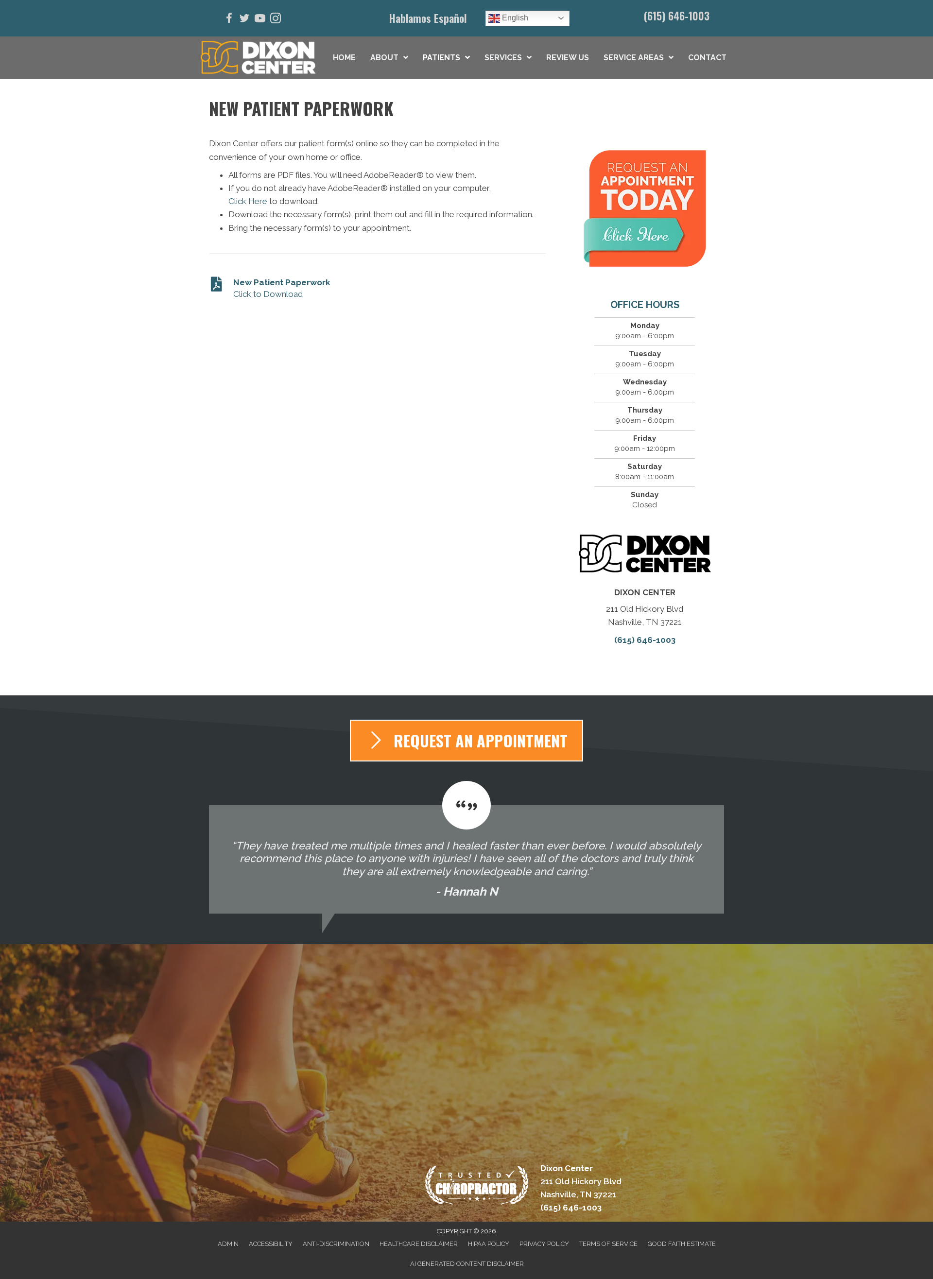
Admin (228, 1243)
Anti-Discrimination (336, 1243)
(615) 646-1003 (676, 15)
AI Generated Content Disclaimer (467, 1263)
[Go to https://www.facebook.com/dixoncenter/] (229, 20)
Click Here (247, 201)
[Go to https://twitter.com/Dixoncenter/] (244, 20)
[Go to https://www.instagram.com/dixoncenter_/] (275, 20)
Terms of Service (608, 1243)
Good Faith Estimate (682, 1243)
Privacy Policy (544, 1243)
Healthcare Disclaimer (419, 1243)
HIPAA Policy (488, 1243)
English (514, 18)
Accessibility (271, 1243)
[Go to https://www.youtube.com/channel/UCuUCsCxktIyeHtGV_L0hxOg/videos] (260, 20)
